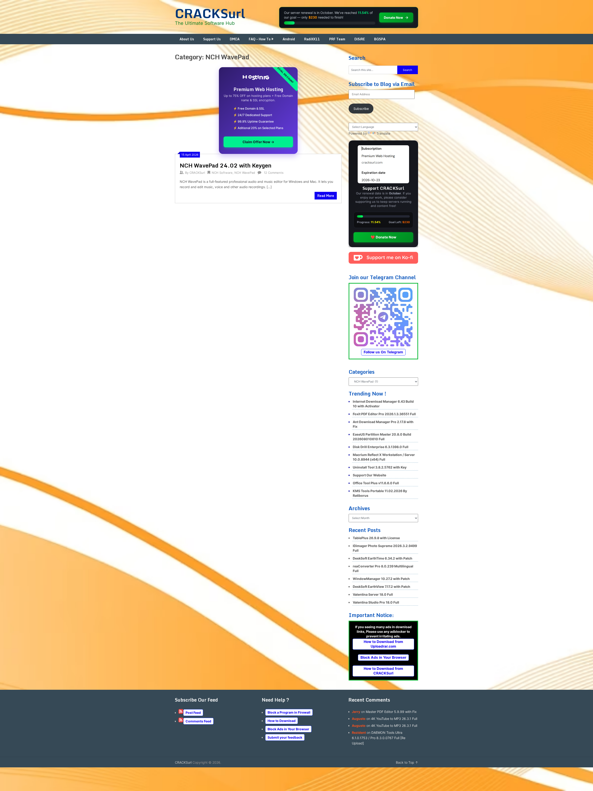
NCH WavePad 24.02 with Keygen (225, 165)
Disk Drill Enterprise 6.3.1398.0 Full (380, 447)
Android (289, 39)
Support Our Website (369, 475)
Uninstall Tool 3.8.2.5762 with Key (380, 467)
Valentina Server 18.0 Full (373, 594)
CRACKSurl (210, 13)
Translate (383, 133)
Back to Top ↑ (407, 762)
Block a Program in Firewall (289, 712)
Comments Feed (198, 721)
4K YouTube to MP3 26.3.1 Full (394, 719)
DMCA (235, 39)
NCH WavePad (244, 172)
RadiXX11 (312, 39)
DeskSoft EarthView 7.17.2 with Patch (381, 587)
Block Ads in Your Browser (383, 657)
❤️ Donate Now (383, 237)
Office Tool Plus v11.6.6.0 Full (376, 483)
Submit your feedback (285, 737)
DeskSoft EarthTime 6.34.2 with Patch (382, 558)
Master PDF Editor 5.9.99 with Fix (391, 712)
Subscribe (361, 109)
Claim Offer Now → (258, 142)
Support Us (212, 39)
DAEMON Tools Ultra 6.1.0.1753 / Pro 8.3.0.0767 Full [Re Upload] (378, 738)
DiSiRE (359, 39)
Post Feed (193, 713)
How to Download (282, 721)
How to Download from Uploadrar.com (383, 644)
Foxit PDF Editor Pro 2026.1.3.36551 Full (384, 414)
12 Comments (274, 172)
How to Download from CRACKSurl (383, 670)
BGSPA (379, 39)
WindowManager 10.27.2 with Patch (381, 579)
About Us (187, 39)
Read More (325, 195)
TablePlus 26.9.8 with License (376, 538)
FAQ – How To (260, 39)
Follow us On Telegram (383, 352)
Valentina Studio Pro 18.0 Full (376, 602)
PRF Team (337, 39)
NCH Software (222, 172)
